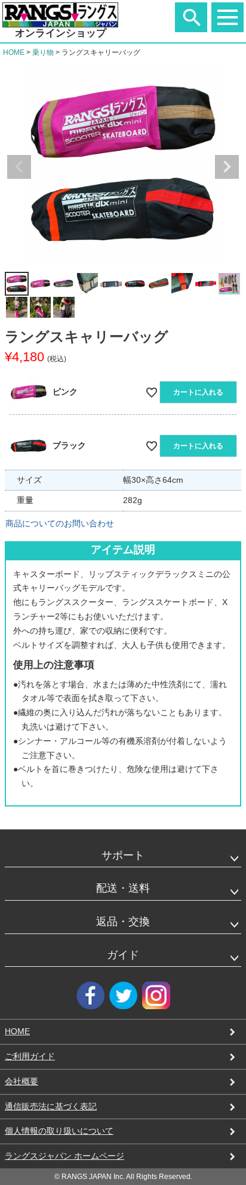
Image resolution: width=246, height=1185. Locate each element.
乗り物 (43, 52)
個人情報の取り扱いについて (59, 1131)
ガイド (123, 955)
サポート (123, 855)
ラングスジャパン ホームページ (64, 1156)
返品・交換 (123, 921)
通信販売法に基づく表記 (51, 1106)
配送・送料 (123, 888)
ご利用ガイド (30, 1056)
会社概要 (21, 1081)
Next (227, 167)
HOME (13, 52)
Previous (19, 167)
